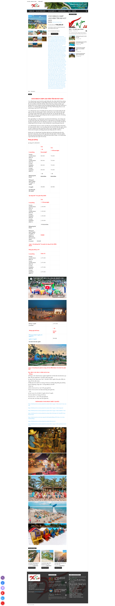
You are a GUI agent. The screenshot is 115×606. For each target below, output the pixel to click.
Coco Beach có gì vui (62, 42)
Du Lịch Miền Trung (35, 13)
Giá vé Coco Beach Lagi (58, 51)
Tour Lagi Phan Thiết (59, 78)
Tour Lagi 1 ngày (56, 68)
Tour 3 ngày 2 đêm (62, 56)
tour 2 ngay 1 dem (56, 56)
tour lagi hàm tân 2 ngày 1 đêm (57, 76)
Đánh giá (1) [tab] (33, 91)
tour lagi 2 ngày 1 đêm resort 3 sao (55, 73)
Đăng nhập (40, 1)
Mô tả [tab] (29, 91)
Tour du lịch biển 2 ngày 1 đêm (61, 61)
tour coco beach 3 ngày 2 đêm (60, 59)
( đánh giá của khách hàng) (57, 22)
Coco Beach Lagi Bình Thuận (58, 44)
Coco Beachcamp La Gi (56, 46)
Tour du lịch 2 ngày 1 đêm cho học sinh (54, 60)
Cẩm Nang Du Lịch (72, 27)
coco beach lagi (50, 44)
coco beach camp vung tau (54, 42)
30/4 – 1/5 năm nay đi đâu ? (76, 29)
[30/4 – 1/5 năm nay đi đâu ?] (78, 22)
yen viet (70, 30)
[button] (86, 11)
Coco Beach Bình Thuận (58, 37)
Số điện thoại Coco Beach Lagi (60, 54)
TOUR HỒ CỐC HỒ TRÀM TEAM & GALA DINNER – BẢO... (80, 48)
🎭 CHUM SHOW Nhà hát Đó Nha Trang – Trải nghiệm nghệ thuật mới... (60, 590)
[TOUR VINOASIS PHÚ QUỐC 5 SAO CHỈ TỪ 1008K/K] (72, 43)
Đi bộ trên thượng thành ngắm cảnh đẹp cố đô (80, 54)
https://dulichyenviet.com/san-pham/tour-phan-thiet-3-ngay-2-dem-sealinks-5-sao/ (47, 410)
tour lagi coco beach (61, 75)
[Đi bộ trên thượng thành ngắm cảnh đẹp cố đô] (72, 55)
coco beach (51, 37)
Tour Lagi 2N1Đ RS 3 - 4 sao (61, 74)
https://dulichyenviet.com (77, 593)
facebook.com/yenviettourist (78, 594)
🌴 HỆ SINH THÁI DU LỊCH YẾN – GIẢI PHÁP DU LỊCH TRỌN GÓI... (59, 578)
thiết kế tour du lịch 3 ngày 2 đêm (53, 55)
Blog (69, 11)
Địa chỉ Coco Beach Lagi (54, 50)
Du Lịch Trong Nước (40, 11)
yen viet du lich (58, 581)
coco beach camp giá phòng (54, 39)
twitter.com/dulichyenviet (76, 595)
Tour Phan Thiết (41, 13)
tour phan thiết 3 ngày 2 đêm (54, 84)
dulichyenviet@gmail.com (39, 591)
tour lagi (51, 66)
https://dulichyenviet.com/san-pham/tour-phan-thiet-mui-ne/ (42, 421)
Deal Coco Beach (63, 46)
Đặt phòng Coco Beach (54, 49)
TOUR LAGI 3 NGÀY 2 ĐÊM (52, 75)
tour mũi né (61, 79)
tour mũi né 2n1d (56, 80)
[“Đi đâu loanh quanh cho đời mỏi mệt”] (72, 38)
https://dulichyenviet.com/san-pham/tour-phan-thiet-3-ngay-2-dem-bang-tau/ (45, 408)
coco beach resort (57, 45)
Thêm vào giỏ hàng (55, 33)
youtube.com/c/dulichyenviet (78, 597)
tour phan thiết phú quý (59, 88)
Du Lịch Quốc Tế (52, 11)
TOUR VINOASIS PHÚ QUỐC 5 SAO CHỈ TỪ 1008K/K (81, 42)
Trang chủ (31, 11)
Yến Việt (74, 11)
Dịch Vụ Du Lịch (61, 11)
